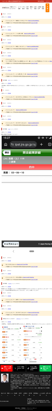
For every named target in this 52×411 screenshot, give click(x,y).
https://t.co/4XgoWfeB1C (33, 20)
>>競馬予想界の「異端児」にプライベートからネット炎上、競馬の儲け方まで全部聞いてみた (30, 388)
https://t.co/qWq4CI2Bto (39, 97)
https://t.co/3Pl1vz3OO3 (29, 33)
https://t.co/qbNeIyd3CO (33, 122)
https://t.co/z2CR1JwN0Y (28, 299)
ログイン (48, 1)
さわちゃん (18, 318)
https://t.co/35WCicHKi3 (21, 109)
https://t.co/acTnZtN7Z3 (32, 74)
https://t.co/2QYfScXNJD (33, 312)
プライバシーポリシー (32, 408)
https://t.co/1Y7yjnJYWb (22, 264)
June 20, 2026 (34, 22)
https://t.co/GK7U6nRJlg (28, 277)
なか (9, 129)
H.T (9, 80)
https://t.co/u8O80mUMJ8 (32, 46)
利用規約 (23, 408)
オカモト (10, 283)
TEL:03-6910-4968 (4, 401)
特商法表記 (17, 408)
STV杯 (9, 17)
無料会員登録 (41, 1)
